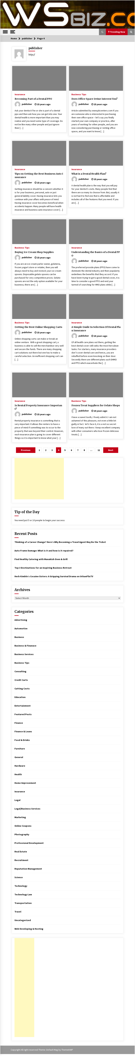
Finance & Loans (23, 731)
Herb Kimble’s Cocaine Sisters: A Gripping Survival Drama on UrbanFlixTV (53, 576)
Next (110, 450)
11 (99, 450)
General (18, 757)
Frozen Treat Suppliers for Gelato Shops (95, 405)
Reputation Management (28, 868)
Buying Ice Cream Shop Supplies (34, 252)
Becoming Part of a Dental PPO (33, 98)
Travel (17, 911)
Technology (20, 885)
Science (18, 877)
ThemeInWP (67, 1049)
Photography (21, 834)
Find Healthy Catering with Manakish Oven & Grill (41, 559)
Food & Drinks (22, 740)
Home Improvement (25, 782)
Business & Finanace (25, 645)
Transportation (23, 903)
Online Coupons (22, 825)
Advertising (20, 619)
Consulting (20, 671)
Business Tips (78, 94)
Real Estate (20, 851)
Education (20, 697)
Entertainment (22, 705)
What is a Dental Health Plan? (88, 173)
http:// (31, 54)
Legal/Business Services (27, 808)
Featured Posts (23, 714)
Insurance (20, 94)
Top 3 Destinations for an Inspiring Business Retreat (43, 567)
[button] (102, 32)
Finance (18, 722)
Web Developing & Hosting (28, 928)
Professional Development (29, 843)
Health (18, 774)
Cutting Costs (22, 688)
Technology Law (23, 894)
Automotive (20, 628)
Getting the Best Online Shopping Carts (38, 327)
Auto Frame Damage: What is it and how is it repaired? (43, 550)
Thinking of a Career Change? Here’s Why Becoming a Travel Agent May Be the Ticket (60, 542)
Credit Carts (21, 679)
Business (19, 637)
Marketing (20, 817)
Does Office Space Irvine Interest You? (94, 98)
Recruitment (21, 860)
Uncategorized (22, 920)
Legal (17, 800)
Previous (25, 450)
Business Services (24, 654)
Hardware (19, 765)
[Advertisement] (39, 478)
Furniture (19, 748)
